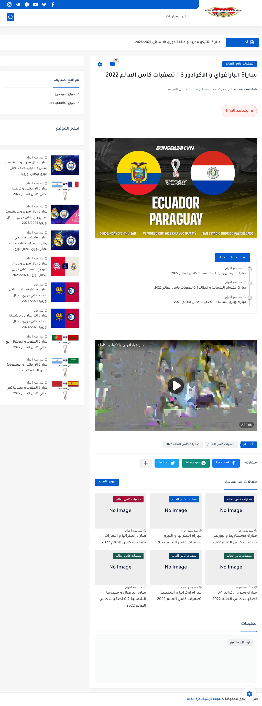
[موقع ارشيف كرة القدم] (223, 12)
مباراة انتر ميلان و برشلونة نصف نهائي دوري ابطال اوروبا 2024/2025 (28, 321)
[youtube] (35, 4)
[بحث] (10, 17)
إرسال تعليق (240, 643)
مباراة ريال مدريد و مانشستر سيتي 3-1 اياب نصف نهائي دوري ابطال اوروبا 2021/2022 (26, 169)
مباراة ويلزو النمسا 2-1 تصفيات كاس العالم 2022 (210, 302)
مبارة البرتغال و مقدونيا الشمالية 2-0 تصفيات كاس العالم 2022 (122, 599)
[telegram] (18, 4)
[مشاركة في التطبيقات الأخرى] (145, 463)
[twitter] (44, 4)
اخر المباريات (176, 17)
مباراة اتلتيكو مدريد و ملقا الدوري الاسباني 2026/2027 (178, 42)
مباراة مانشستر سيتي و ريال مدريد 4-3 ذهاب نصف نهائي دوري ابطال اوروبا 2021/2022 (28, 244)
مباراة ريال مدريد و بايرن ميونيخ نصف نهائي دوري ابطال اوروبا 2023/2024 (29, 269)
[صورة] (65, 165)
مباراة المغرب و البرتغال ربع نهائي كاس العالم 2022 (26, 345)
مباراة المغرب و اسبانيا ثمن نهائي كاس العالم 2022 (26, 391)
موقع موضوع (64, 93)
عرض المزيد (107, 482)
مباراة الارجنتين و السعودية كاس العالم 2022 (27, 368)
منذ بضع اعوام (233, 268)
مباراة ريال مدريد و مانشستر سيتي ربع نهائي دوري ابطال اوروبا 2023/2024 (26, 217)
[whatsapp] (27, 4)
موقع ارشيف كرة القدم (204, 699)
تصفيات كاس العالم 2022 (183, 444)
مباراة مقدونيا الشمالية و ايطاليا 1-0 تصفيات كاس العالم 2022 (200, 288)
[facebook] (53, 4)
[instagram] (9, 4)
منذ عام (38, 284)
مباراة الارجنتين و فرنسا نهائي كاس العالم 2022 (29, 191)
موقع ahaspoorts (61, 102)
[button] (226, 463)
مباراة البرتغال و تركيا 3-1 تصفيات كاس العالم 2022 (208, 274)
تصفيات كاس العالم (240, 64)
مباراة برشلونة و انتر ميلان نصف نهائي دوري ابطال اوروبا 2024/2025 (28, 295)
